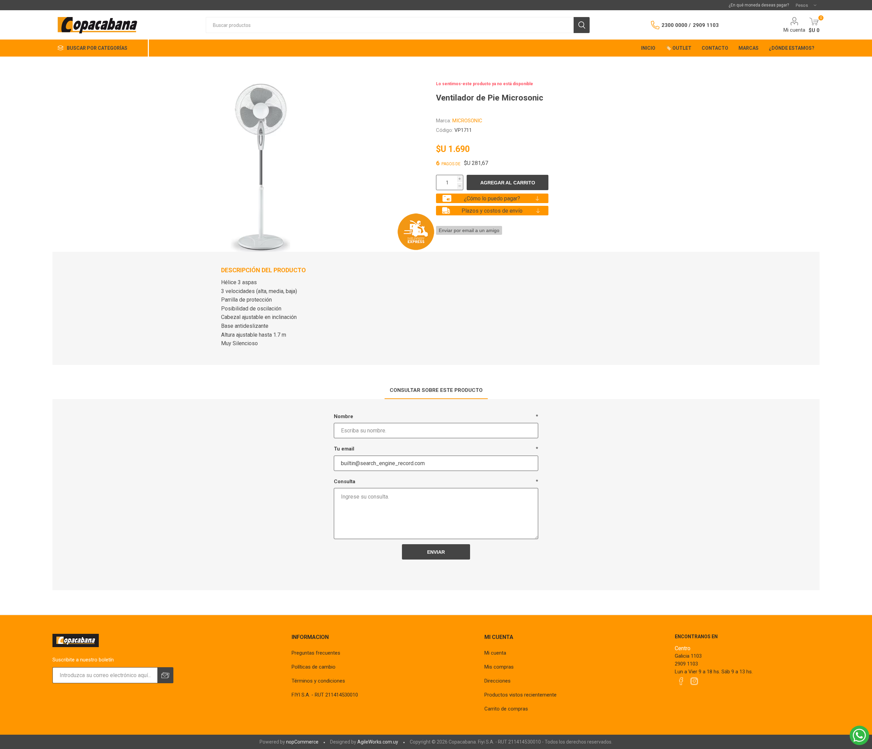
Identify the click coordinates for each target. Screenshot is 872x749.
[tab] (436, 390)
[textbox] (389, 25)
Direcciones (497, 681)
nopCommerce (302, 742)
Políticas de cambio (314, 667)
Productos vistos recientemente (520, 695)
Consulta (344, 481)
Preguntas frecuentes (316, 653)
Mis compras (499, 667)
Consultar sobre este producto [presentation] (436, 390)
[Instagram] (694, 681)
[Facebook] (681, 681)
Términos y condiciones (318, 681)
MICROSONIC (467, 121)
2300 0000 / (676, 25)
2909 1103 (706, 25)
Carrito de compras (506, 709)
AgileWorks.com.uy (377, 742)
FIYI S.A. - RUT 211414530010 (325, 695)
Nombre (343, 416)
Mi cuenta (794, 30)
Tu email (344, 449)
